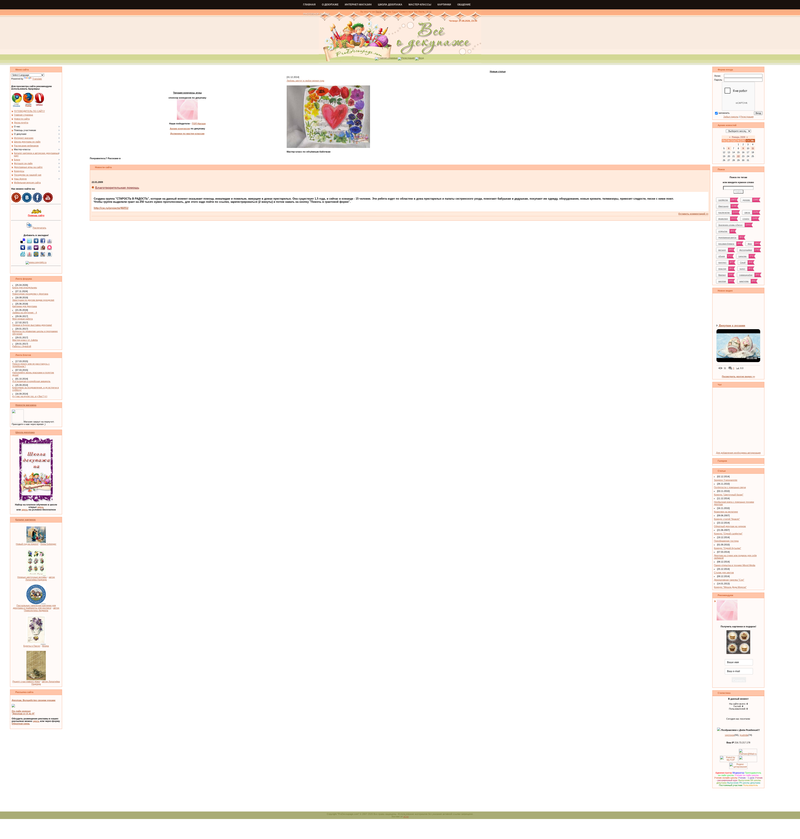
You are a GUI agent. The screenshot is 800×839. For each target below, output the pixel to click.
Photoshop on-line (316, 14)
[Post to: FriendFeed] (29, 247)
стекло (745, 219)
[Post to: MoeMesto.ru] (22, 254)
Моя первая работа (22, 319)
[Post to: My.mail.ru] (36, 254)
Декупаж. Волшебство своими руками (33, 700)
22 (738, 156)
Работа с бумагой (21, 346)
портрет (722, 262)
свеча (747, 212)
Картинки (444, 4)
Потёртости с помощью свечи (730, 487)
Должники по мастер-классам (187, 133)
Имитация (723, 206)
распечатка (724, 212)
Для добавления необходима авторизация (738, 452)
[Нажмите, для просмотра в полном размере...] (328, 147)
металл (722, 250)
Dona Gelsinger (48, 544)
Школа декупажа (390, 4)
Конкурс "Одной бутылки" (727, 548)
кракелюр (723, 219)
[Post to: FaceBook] (42, 240)
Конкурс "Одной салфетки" (728, 533)
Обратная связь (21, 723)
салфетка (723, 200)
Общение (464, 4)
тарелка (742, 256)
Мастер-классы (420, 4)
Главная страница (387, 58)
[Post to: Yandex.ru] (29, 254)
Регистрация (408, 58)
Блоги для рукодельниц (24, 287)
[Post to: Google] (49, 240)
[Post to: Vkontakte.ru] (49, 254)
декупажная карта (727, 237)
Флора (45, 646)
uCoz (406, 816)
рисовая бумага (726, 244)
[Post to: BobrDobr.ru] (42, 247)
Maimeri (722, 275)
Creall (742, 262)
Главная (309, 4)
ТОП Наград (199, 123)
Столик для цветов (724, 572)
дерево (746, 200)
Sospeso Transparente (725, 480)
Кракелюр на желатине (726, 511)
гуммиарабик (745, 275)
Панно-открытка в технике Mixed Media (734, 565)
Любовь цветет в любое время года (305, 80)
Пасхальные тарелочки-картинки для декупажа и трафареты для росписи (34, 606)
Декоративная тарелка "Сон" (729, 580)
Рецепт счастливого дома (26, 681)
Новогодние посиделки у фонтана (30, 294)
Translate (37, 79)
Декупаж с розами (732, 325)
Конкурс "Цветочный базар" (728, 494)
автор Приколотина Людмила (41, 609)
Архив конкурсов (180, 128)
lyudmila (744, 735)
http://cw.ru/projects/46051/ (111, 208)
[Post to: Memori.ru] (49, 247)
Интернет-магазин (358, 4)
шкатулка (744, 281)
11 (753, 148)
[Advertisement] (400, 802)
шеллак (722, 281)
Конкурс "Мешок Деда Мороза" (730, 587)
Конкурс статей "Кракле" (727, 519)
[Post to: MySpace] (22, 247)
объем (721, 256)
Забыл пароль (730, 116)
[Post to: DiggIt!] (36, 240)
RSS (429, 11)
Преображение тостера (726, 541)
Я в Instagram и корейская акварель (31, 381)
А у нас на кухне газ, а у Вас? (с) (29, 396)
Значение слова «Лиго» (730, 225)
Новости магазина (25, 405)
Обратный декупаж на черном (730, 526)
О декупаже (330, 4)
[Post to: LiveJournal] (42, 254)
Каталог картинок (25, 519)
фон (750, 244)
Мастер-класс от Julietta (25, 340)
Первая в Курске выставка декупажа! (32, 325)
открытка (722, 231)
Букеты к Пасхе (31, 646)
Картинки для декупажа (24, 306)
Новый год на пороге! (27, 544)
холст (742, 269)
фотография (745, 250)
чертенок (729, 735)
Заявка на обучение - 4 (24, 312)
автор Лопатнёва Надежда (40, 578)
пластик (722, 269)
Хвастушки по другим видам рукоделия (33, 300)
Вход (421, 58)
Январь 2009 (738, 137)
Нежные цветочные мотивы (32, 577)
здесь (40, 507)
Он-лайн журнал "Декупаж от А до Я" (23, 712)
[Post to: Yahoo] (36, 247)
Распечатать (39, 227)
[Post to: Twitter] (29, 240)
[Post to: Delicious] (22, 240)
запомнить (724, 113)
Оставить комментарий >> (693, 214)
